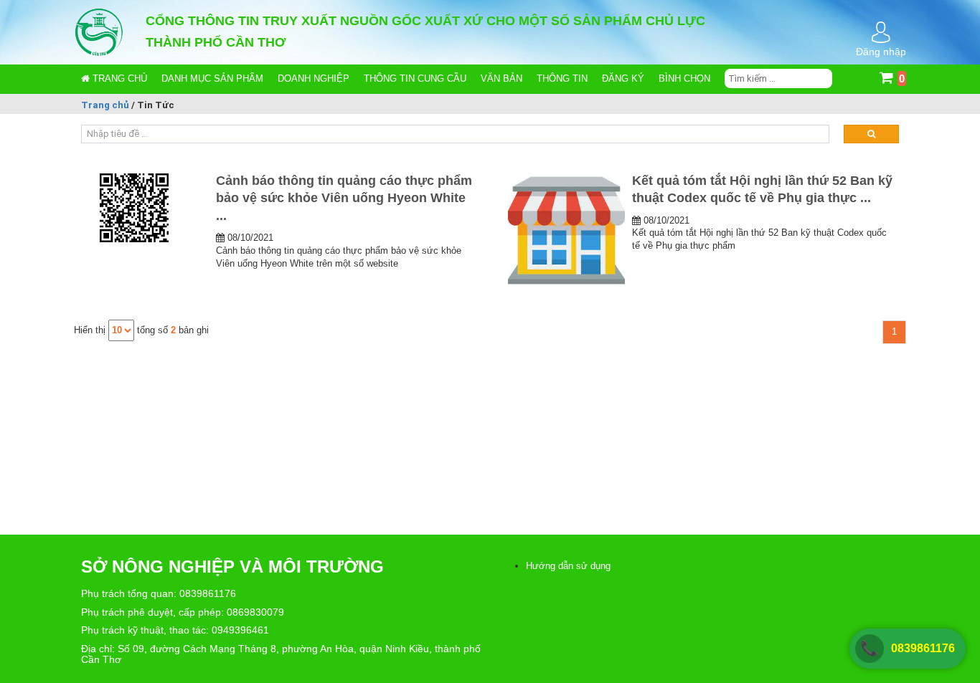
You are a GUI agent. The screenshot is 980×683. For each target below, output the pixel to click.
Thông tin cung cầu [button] (415, 78)
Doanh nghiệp (313, 78)
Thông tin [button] (562, 78)
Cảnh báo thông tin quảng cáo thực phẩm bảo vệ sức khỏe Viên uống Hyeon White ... (344, 198)
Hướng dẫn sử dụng (568, 565)
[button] (212, 79)
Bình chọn (684, 78)
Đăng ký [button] (623, 78)
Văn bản (501, 78)
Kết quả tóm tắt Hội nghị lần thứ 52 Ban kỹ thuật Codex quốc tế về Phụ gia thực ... (762, 189)
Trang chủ (118, 78)
